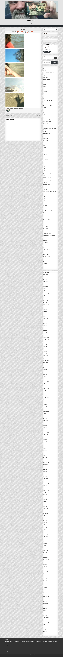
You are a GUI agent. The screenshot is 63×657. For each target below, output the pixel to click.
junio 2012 (45, 439)
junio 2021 (45, 311)
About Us (6, 649)
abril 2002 (45, 631)
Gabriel (44, 152)
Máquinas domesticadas (47, 207)
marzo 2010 (45, 473)
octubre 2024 (45, 281)
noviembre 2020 (46, 320)
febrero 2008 (45, 508)
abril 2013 (45, 427)
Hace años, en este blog (47, 157)
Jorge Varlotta (45, 170)
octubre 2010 (45, 460)
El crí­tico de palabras (47, 119)
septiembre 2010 (46, 462)
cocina (44, 86)
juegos (44, 172)
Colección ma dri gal (47, 88)
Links (44, 196)
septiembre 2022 (46, 293)
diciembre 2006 (46, 533)
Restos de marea (46, 245)
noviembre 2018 (46, 360)
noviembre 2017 (46, 381)
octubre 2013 (45, 420)
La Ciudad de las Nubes (47, 180)
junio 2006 (45, 543)
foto (44, 145)
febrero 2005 (45, 571)
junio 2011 (45, 450)
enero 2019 (45, 357)
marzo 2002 (45, 633)
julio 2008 (45, 499)
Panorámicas (45, 230)
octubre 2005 (45, 557)
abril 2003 (45, 610)
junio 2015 (45, 401)
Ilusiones (44, 164)
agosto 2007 (45, 518)
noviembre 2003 (46, 598)
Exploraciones (45, 140)
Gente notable (45, 154)
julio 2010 (45, 466)
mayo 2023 (45, 290)
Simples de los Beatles (47, 249)
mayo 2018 (45, 371)
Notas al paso (45, 224)
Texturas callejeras (46, 256)
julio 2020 (45, 325)
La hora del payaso (46, 182)
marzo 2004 (45, 591)
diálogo (44, 114)
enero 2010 (45, 476)
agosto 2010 (45, 464)
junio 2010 (45, 467)
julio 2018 (45, 367)
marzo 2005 (45, 569)
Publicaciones (45, 242)
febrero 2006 (45, 550)
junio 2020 (45, 327)
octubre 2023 (45, 286)
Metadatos (45, 212)
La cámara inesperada (47, 179)
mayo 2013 (45, 425)
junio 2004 (45, 585)
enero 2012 (45, 445)
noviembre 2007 (46, 513)
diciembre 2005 (46, 554)
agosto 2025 (45, 277)
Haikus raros (45, 159)
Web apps (45, 268)
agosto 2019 (45, 344)
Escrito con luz (45, 138)
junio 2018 (45, 369)
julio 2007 (45, 520)
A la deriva (45, 68)
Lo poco (44, 200)
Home (7, 26)
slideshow (45, 251)
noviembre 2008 (46, 492)
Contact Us (7, 651)
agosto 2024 (45, 283)
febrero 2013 (45, 429)
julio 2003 (45, 605)
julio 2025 (45, 279)
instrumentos (45, 166)
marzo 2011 (45, 453)
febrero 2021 (45, 318)
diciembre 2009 (46, 478)
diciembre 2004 (46, 575)
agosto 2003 (45, 603)
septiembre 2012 (46, 436)
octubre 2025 (45, 274)
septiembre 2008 (46, 496)
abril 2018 (45, 372)
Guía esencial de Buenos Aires (48, 156)
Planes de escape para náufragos (49, 235)
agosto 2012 (45, 438)
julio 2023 (45, 288)
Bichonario (45, 75)
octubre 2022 (45, 291)
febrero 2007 (45, 529)
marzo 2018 (45, 374)
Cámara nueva (45, 82)
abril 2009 (45, 485)
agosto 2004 (45, 582)
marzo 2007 (45, 527)
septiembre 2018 (46, 364)
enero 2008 (45, 510)
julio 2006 (45, 541)
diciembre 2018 (46, 358)
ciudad (44, 84)
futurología (45, 150)
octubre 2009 (45, 481)
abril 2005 (45, 568)
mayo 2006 (45, 545)
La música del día (46, 184)
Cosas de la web (46, 93)
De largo (44, 110)
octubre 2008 (45, 494)
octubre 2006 (45, 536)
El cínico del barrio (46, 118)
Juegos (16, 26)
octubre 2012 (45, 434)
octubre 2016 (45, 392)
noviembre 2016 (46, 390)
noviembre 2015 (46, 397)
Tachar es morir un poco (47, 252)
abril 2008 (45, 504)
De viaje (44, 112)
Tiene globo (45, 258)
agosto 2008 (45, 497)
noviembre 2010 (46, 459)
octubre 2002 (45, 620)
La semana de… (11, 26)
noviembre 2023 (46, 284)
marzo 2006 (45, 548)
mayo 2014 (45, 413)
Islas (44, 168)
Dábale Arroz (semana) (47, 103)
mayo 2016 (45, 394)
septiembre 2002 (46, 622)
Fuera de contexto (46, 149)
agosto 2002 (45, 624)
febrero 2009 (45, 487)
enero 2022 (45, 302)
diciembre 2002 (46, 617)
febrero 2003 (45, 613)
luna (44, 203)
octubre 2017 (45, 383)
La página (45, 186)
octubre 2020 (45, 321)
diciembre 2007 (46, 511)
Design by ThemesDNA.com (31, 656)
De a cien (44, 107)
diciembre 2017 (46, 379)
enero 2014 (45, 418)
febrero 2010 (45, 474)
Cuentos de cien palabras (47, 100)
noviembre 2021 (46, 306)
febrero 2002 (45, 635)
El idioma (45, 126)
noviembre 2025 (46, 272)
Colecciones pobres (46, 89)
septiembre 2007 (46, 517)
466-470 (23, 29)
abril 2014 (45, 415)
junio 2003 (45, 606)
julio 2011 (45, 448)
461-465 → (39, 115)
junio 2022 (45, 297)
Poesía (44, 237)
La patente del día (46, 187)
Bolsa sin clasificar (46, 79)
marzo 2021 (45, 316)
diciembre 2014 (46, 411)
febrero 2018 (45, 376)
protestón (45, 240)
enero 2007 (45, 531)
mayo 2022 (45, 299)
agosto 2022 (45, 295)
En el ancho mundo (46, 133)
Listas (44, 198)
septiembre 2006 (46, 538)
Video (44, 267)
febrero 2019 (45, 355)
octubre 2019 (45, 341)
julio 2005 (45, 562)
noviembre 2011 (46, 446)
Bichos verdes (45, 77)
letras (44, 193)
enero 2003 (45, 615)
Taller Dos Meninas (46, 254)
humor (44, 161)
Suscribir (54, 62)
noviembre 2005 (46, 555)
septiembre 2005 (46, 559)
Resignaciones (45, 244)
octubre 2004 (45, 578)
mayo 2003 (45, 608)
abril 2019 (45, 351)
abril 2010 (45, 471)
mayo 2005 (45, 566)
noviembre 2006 (46, 534)
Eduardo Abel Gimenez (23, 26)
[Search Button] (31, 23)
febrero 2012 (45, 443)
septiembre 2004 (46, 580)
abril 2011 (45, 452)
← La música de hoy (8, 115)
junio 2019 (45, 348)
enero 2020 (45, 335)
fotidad (44, 143)
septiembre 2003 (46, 601)
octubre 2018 (45, 362)
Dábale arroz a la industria (48, 105)
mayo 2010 (45, 469)
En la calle (45, 135)
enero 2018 (45, 378)
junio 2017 (45, 386)
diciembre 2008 (46, 490)
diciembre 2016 (46, 388)
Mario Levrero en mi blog (47, 208)
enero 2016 (45, 395)
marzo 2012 (45, 441)
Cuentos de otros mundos (47, 102)
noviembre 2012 (46, 432)
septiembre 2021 (46, 307)
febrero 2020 (45, 334)
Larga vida (45, 189)
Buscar (44, 56)
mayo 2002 (45, 629)
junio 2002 (45, 628)
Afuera (44, 70)
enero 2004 (45, 594)
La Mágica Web (31, 20)
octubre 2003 (45, 599)
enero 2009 (45, 489)
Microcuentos (45, 216)
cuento (44, 96)
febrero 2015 (45, 408)
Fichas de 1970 (45, 142)
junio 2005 (45, 564)
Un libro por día (46, 263)
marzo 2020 (45, 332)
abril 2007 (45, 525)
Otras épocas (45, 228)
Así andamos (45, 74)
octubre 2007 (45, 515)
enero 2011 (45, 457)
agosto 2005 (45, 561)
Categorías (45, 33)
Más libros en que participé (48, 210)
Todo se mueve (45, 260)
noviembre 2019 (46, 339)
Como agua (45, 91)
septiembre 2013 (46, 422)
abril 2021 (45, 314)
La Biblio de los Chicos (47, 177)
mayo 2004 (45, 587)
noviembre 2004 (46, 576)
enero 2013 (45, 430)
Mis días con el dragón (47, 219)
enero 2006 (45, 552)
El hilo (44, 125)
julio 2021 (45, 309)
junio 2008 (45, 501)
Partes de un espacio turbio (48, 231)
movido (44, 223)
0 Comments (32, 31)
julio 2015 (45, 399)
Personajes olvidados (47, 233)
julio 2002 (45, 626)
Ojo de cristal (45, 226)
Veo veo (44, 265)
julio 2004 (45, 584)
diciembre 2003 (46, 596)
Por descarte (45, 238)
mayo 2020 (45, 328)
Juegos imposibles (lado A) (48, 173)
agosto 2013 (45, 423)
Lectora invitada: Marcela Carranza (49, 191)
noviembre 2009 (46, 480)
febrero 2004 (45, 592)
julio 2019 (45, 346)
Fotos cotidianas (46, 147)
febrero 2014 (45, 416)
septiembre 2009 (46, 483)
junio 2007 (45, 522)
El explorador (45, 123)
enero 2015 (45, 409)
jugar (44, 175)
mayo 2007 (45, 524)
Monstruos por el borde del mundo (49, 221)
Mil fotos (20, 32)
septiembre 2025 (46, 276)
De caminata (45, 109)
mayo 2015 (45, 402)
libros (44, 194)
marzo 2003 (45, 612)
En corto (44, 131)
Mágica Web (28, 32)
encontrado (45, 136)
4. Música (44, 67)
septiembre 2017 (46, 385)
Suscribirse (47, 51)
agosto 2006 (45, 540)
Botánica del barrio (46, 81)
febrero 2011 (45, 455)
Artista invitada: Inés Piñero (48, 72)
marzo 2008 (45, 506)
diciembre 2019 (46, 337)
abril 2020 (45, 330)
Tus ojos (44, 261)
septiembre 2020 (46, 323)
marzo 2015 (45, 406)
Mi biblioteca (45, 214)
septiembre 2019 (46, 342)
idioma (44, 163)
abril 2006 (45, 547)
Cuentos (44, 98)
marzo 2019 (45, 353)
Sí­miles (44, 247)
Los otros (45, 201)
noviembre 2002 (46, 619)
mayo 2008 (45, 503)
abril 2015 (45, 404)
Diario (44, 116)
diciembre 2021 (46, 304)
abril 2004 (45, 589)
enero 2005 (45, 573)
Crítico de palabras (46, 95)
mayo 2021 (45, 313)
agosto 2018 (45, 365)
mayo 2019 (45, 350)
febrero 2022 (45, 300)
